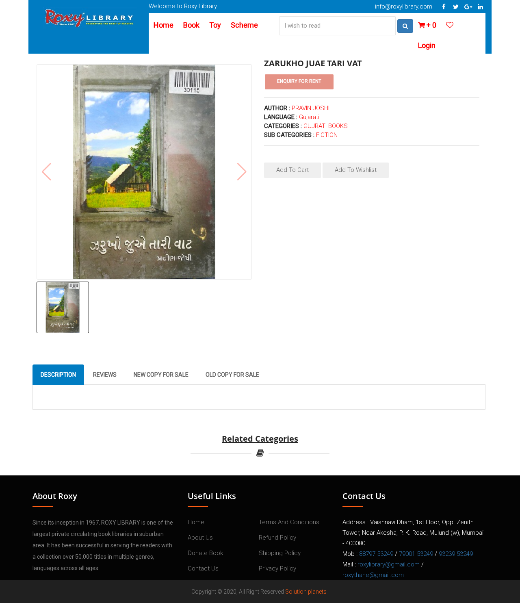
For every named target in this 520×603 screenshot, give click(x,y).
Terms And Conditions (289, 522)
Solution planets (306, 591)
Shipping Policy (280, 553)
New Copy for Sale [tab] (161, 374)
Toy (215, 25)
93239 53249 (456, 553)
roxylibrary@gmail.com (389, 564)
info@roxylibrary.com (403, 6)
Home (163, 25)
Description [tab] (58, 374)
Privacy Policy (277, 568)
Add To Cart (292, 170)
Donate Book (205, 553)
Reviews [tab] (105, 374)
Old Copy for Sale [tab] (232, 374)
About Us (200, 537)
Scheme (244, 25)
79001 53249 (416, 553)
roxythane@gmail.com (373, 575)
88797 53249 (376, 553)
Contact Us (203, 568)
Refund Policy (277, 537)
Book (191, 25)
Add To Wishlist (356, 170)
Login (427, 45)
